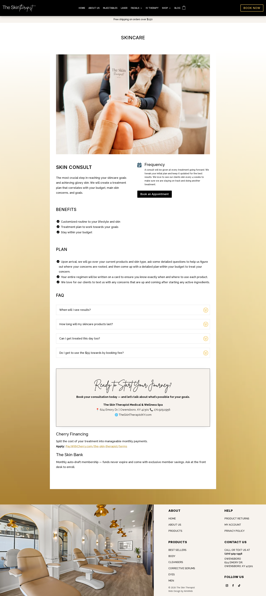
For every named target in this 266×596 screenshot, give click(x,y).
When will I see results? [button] (75, 309)
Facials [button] (135, 8)
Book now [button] (252, 8)
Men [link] (171, 580)
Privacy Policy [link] (234, 530)
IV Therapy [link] (152, 8)
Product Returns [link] (236, 518)
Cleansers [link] (175, 562)
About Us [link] (94, 8)
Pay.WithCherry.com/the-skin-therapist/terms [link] (96, 446)
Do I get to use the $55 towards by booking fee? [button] (91, 352)
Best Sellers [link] (177, 550)
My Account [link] (232, 524)
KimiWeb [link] (188, 591)
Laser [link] (124, 8)
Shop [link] (165, 8)
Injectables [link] (110, 8)
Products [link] (175, 530)
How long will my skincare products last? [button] (86, 324)
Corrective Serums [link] (181, 568)
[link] (19, 11)
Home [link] (82, 8)
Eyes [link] (171, 574)
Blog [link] (177, 8)
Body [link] (171, 556)
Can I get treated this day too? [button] (79, 338)
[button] (263, 574)
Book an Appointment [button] (154, 194)
